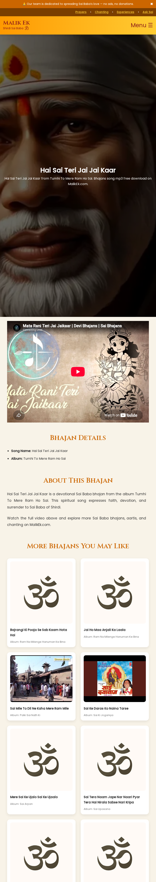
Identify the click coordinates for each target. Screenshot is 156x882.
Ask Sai (148, 12)
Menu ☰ (142, 25)
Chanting (101, 12)
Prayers (81, 12)
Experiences (125, 12)
